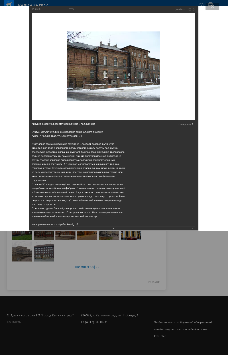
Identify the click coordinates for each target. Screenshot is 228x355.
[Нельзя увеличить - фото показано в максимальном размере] (189, 9)
